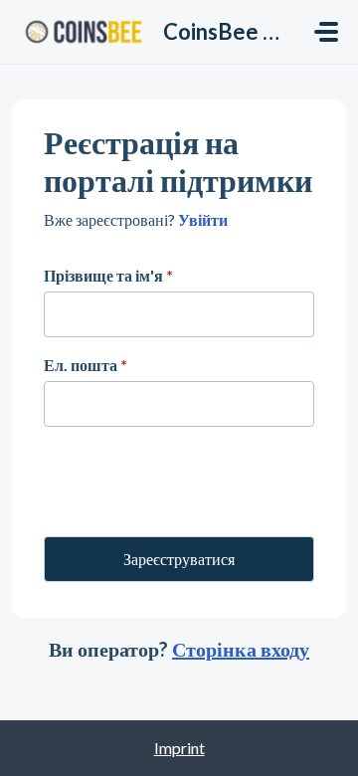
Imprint (179, 747)
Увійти (201, 219)
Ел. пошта (85, 364)
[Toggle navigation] (326, 32)
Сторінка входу (240, 649)
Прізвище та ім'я (108, 275)
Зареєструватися (179, 558)
